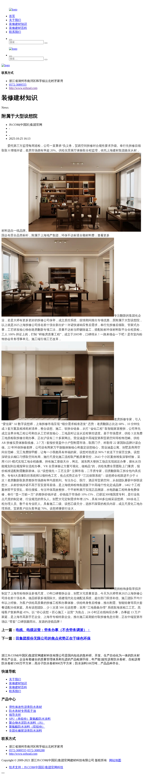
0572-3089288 (36, 750)
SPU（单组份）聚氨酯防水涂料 (30, 718)
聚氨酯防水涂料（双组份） (27, 726)
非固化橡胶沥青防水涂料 (25, 730)
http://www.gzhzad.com (23, 88)
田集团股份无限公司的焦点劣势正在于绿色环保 (53, 638)
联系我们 (15, 31)
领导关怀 (15, 714)
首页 (12, 16)
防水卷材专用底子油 (22, 710)
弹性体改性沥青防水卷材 (25, 706)
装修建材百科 (18, 27)
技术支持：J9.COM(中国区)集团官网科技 (36, 767)
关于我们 (15, 20)
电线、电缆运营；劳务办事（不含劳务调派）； (53, 630)
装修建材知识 (18, 24)
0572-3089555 (17, 84)
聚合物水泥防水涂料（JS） (27, 722)
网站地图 (115, 760)
